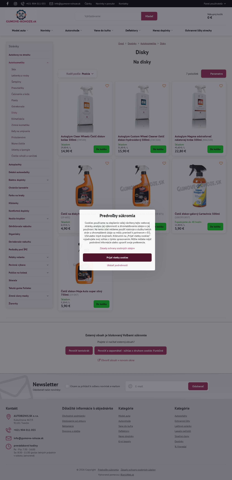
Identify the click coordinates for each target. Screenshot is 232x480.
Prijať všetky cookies (117, 257)
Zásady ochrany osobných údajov (117, 248)
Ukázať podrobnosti (117, 265)
